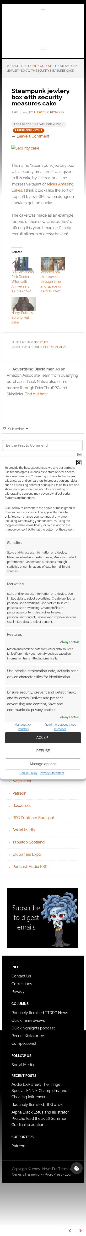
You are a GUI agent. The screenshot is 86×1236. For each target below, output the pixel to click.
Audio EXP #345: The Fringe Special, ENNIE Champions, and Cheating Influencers (39, 1090)
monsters (58, 347)
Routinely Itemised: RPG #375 (37, 1104)
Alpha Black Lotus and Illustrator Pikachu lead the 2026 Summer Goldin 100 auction (40, 1118)
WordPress (53, 1174)
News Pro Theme (55, 1169)
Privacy (18, 991)
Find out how (36, 394)
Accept (43, 737)
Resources (21, 805)
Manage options (43, 764)
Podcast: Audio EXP (29, 866)
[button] (78, 462)
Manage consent (77, 1168)
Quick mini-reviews (28, 1020)
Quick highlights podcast (33, 1028)
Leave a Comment (33, 136)
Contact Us (21, 976)
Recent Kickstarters (28, 1036)
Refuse (43, 751)
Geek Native (43, 29)
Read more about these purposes (60, 727)
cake (36, 347)
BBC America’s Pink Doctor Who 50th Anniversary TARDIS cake (22, 281)
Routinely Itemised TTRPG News (39, 1013)
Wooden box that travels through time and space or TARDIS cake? (51, 281)
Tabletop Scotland (28, 842)
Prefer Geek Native (28, 130)
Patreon (19, 793)
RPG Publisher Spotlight (33, 817)
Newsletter (22, 781)
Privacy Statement (52, 772)
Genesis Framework (27, 1174)
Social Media (23, 830)
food (45, 347)
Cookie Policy (29, 772)
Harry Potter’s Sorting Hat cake (22, 317)
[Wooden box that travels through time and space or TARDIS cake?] (53, 264)
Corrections (21, 984)
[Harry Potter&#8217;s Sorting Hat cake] (23, 304)
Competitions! (23, 1043)
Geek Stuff (39, 342)
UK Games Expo (26, 854)
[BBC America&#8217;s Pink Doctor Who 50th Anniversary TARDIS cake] (23, 264)
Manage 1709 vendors (23, 727)
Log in (69, 1174)
